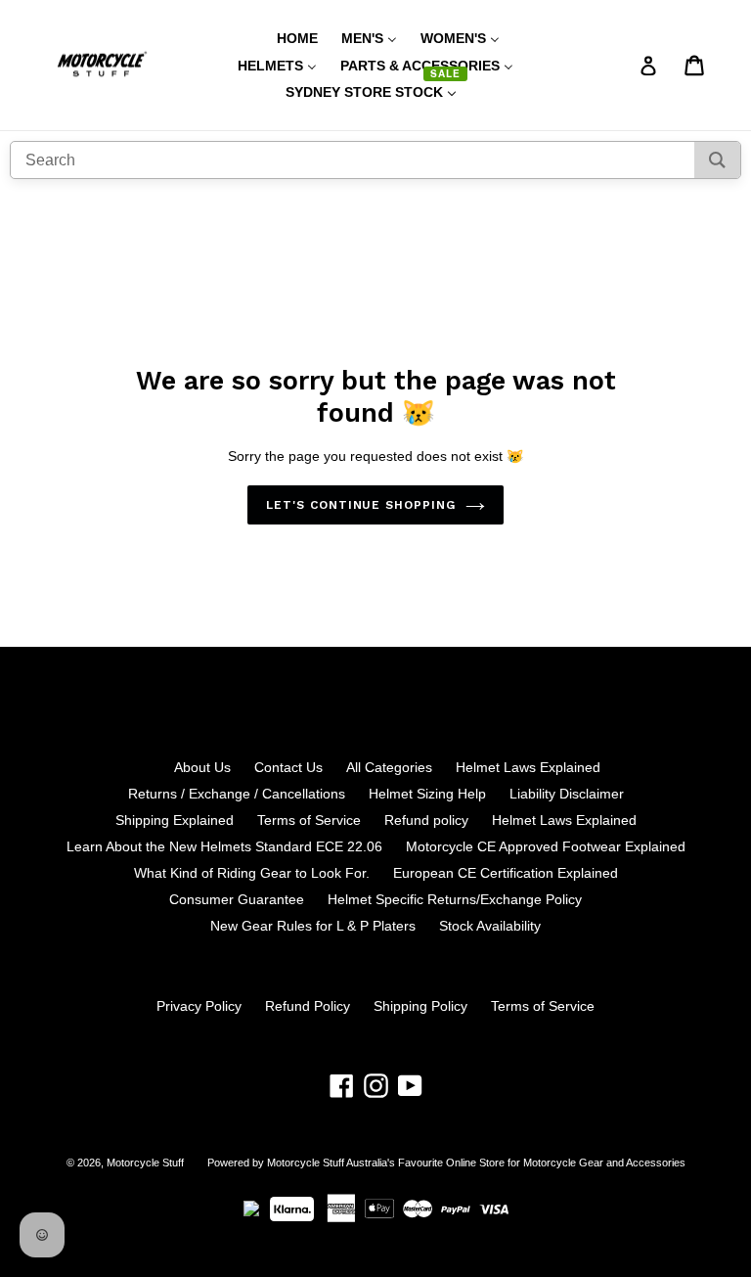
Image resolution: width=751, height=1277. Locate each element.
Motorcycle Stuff (145, 1162)
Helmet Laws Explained (528, 767)
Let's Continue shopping (361, 505)
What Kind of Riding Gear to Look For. (252, 873)
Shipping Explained (174, 820)
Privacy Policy (199, 1006)
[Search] (717, 160)
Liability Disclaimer (566, 793)
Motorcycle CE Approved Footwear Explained (545, 846)
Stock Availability (490, 926)
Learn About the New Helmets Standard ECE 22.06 (224, 846)
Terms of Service (309, 820)
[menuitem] (285, 38)
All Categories (389, 767)
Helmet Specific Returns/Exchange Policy (455, 899)
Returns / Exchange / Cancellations (236, 793)
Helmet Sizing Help (427, 793)
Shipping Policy (420, 1006)
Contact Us (288, 767)
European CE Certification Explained (505, 873)
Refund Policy (307, 1006)
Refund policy (426, 820)
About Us (202, 767)
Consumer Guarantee (236, 899)
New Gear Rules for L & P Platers (313, 926)
